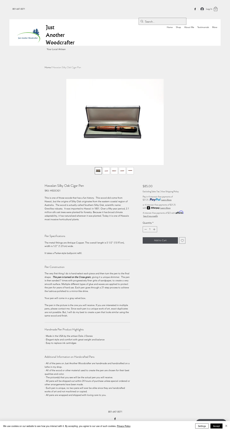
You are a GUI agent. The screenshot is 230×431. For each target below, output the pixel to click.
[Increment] (154, 229)
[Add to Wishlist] (182, 240)
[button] (215, 9)
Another (55, 35)
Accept (216, 426)
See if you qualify (150, 216)
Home (48, 67)
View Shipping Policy (170, 191)
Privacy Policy (123, 426)
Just (50, 27)
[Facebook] (195, 9)
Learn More (166, 199)
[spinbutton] (149, 229)
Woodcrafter (60, 42)
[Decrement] (145, 229)
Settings (202, 426)
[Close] (226, 425)
